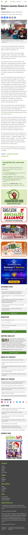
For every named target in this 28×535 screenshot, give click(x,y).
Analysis (3, 467)
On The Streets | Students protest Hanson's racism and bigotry (14, 367)
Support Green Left (8, 336)
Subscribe (12, 147)
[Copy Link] (15, 18)
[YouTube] (2, 402)
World (3, 469)
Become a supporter (8, 176)
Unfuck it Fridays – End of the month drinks (12, 308)
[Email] (12, 18)
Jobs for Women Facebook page (13, 112)
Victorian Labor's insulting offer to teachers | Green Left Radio (14, 374)
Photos (3, 478)
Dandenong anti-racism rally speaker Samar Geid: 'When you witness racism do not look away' (13, 382)
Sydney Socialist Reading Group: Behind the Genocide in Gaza (12, 292)
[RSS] (26, 402)
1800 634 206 (14, 183)
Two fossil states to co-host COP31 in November (13, 426)
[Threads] (23, 402)
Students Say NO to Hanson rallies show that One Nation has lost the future (13, 392)
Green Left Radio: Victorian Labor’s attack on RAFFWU (12, 409)
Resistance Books (6, 498)
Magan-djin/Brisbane (17, 12)
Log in (25, 1)
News (20, 14)
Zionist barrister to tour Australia (9, 420)
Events (3, 491)
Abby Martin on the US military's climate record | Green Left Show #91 (13, 370)
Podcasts (4, 479)
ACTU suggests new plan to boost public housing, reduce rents (13, 416)
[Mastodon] (2, 18)
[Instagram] (13, 402)
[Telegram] (17, 402)
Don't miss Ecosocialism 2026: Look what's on (13, 385)
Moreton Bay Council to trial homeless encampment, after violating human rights (11, 423)
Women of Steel (4, 156)
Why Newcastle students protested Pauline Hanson (14, 396)
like (9, 148)
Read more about (8, 524)
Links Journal (5, 496)
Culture (3, 470)
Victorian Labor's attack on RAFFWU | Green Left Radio (13, 363)
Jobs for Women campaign (12, 154)
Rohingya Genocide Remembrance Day (11, 305)
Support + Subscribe (16, 1)
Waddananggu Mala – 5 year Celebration (11, 296)
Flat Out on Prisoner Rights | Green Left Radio (12, 360)
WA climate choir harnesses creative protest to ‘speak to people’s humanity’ (13, 429)
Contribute (4, 488)
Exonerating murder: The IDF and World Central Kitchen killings (13, 413)
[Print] (10, 18)
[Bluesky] (7, 18)
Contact (3, 489)
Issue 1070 (16, 14)
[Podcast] (5, 402)
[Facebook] (5, 18)
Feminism (3, 154)
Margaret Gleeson (6, 12)
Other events (14, 313)
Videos (3, 481)
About (3, 486)
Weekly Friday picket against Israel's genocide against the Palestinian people (12, 300)
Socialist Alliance (6, 500)
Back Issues (4, 472)
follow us (23, 148)
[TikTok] (10, 402)
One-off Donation (10, 173)
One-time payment (10, 180)
